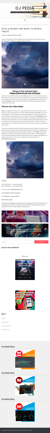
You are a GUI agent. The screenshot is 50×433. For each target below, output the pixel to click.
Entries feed (5, 322)
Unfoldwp (30, 430)
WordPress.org (6, 329)
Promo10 (14, 206)
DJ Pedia (24, 8)
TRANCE (19, 206)
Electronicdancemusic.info (18, 205)
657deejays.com (13, 203)
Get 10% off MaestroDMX (25, 260)
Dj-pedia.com (29, 203)
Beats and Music (22, 203)
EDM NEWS (37, 203)
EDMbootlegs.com (6, 205)
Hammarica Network (36, 205)
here (20, 106)
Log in (3, 318)
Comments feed (6, 326)
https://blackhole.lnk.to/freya (25, 93)
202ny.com (6, 203)
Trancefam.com (26, 206)
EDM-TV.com (43, 203)
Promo (9, 206)
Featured (28, 205)
